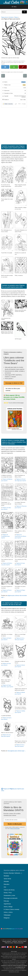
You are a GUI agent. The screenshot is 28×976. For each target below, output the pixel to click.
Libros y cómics (8, 912)
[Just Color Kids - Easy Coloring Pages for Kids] (3, 946)
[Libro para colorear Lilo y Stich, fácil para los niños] (21, 738)
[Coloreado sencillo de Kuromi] (21, 659)
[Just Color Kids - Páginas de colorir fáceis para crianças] (14, 946)
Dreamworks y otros (9, 895)
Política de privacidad (14, 828)
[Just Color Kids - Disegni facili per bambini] (17, 946)
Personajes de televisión (10, 898)
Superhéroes (7, 904)
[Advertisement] (14, 124)
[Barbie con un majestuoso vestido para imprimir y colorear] (21, 686)
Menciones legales (22, 941)
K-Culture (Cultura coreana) (11, 909)
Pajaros (23, 82)
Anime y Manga (8, 906)
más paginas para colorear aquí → (17, 750)
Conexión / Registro (24, 2)
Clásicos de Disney (9, 890)
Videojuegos (7, 915)
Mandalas (6, 876)
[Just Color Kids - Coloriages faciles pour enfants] (8, 946)
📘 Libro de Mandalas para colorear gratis (12, 928)
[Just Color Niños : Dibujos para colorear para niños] (13, 2)
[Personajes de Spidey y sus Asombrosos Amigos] (21, 705)
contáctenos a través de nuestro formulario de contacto (14, 965)
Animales (11, 17)
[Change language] (26, 2)
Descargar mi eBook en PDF (13, 383)
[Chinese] (23, 946)
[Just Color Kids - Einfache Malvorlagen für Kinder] (20, 946)
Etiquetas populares (6, 941)
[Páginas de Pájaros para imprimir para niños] (2, 788)
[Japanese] (25, 946)
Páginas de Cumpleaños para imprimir (5, 536)
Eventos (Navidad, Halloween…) (13, 873)
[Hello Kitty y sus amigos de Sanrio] (7, 632)
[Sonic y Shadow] (7, 659)
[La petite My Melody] (7, 713)
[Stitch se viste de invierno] (7, 730)
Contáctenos (14, 941)
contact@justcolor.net (20, 967)
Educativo (6, 884)
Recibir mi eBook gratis (15, 824)
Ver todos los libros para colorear (13, 389)
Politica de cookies (9, 942)
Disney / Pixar (8, 892)
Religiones (7, 918)
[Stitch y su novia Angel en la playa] (21, 632)
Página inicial (4, 17)
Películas (6, 901)
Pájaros (16, 17)
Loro (24, 84)
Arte (5, 887)
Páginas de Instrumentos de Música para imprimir (20, 536)
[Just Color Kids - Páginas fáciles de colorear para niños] (11, 946)
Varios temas (7, 878)
